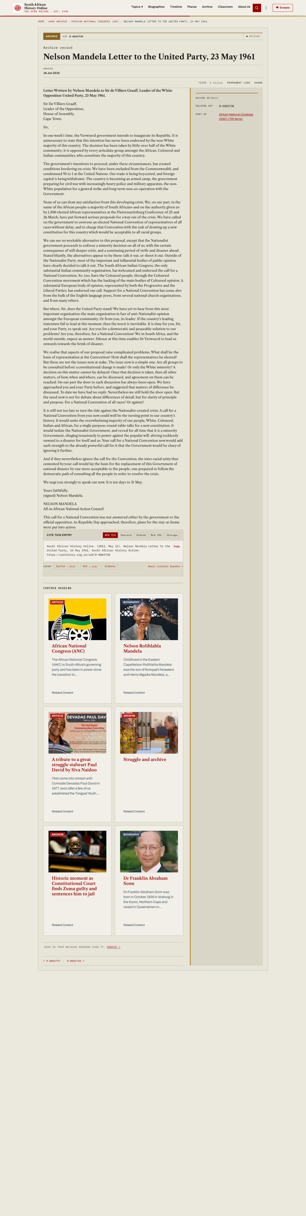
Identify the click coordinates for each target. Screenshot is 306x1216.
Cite (210, 82)
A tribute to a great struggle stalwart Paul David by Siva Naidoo (74, 764)
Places (192, 6)
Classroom (225, 6)
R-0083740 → (75, 960)
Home (41, 21)
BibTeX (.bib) (66, 566)
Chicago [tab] (172, 535)
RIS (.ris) (90, 566)
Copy (177, 546)
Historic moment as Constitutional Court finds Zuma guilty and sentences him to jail (74, 886)
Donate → (113, 946)
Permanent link (238, 82)
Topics (137, 6)
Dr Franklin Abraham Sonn (145, 881)
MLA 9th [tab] (156, 535)
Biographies (156, 6)
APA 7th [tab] (110, 535)
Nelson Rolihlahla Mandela (142, 648)
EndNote (110, 566)
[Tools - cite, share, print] (266, 8)
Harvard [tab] (126, 535)
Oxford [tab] (141, 535)
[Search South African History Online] (257, 8)
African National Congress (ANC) (95, 21)
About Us (244, 6)
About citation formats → (165, 566)
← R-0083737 (51, 960)
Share (258, 82)
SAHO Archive (58, 21)
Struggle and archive (144, 759)
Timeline (176, 6)
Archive (207, 6)
